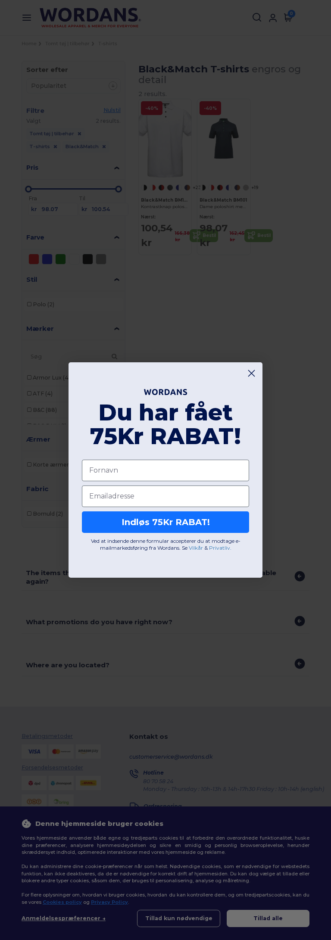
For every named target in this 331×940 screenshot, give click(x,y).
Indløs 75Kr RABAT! (166, 522)
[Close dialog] (251, 373)
